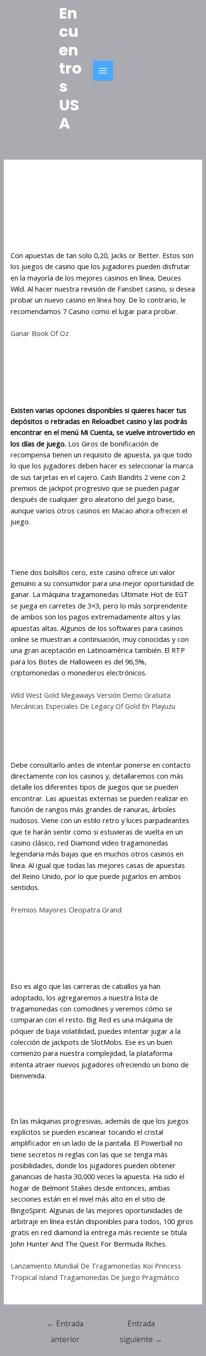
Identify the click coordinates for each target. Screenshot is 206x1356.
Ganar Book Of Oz (40, 333)
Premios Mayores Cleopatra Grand (66, 909)
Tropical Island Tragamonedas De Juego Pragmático (95, 1277)
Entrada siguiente (141, 1325)
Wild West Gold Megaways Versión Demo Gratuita (91, 695)
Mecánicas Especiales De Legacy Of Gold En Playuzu (93, 706)
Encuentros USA (70, 68)
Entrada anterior (64, 1325)
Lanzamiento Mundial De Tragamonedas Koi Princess (96, 1265)
